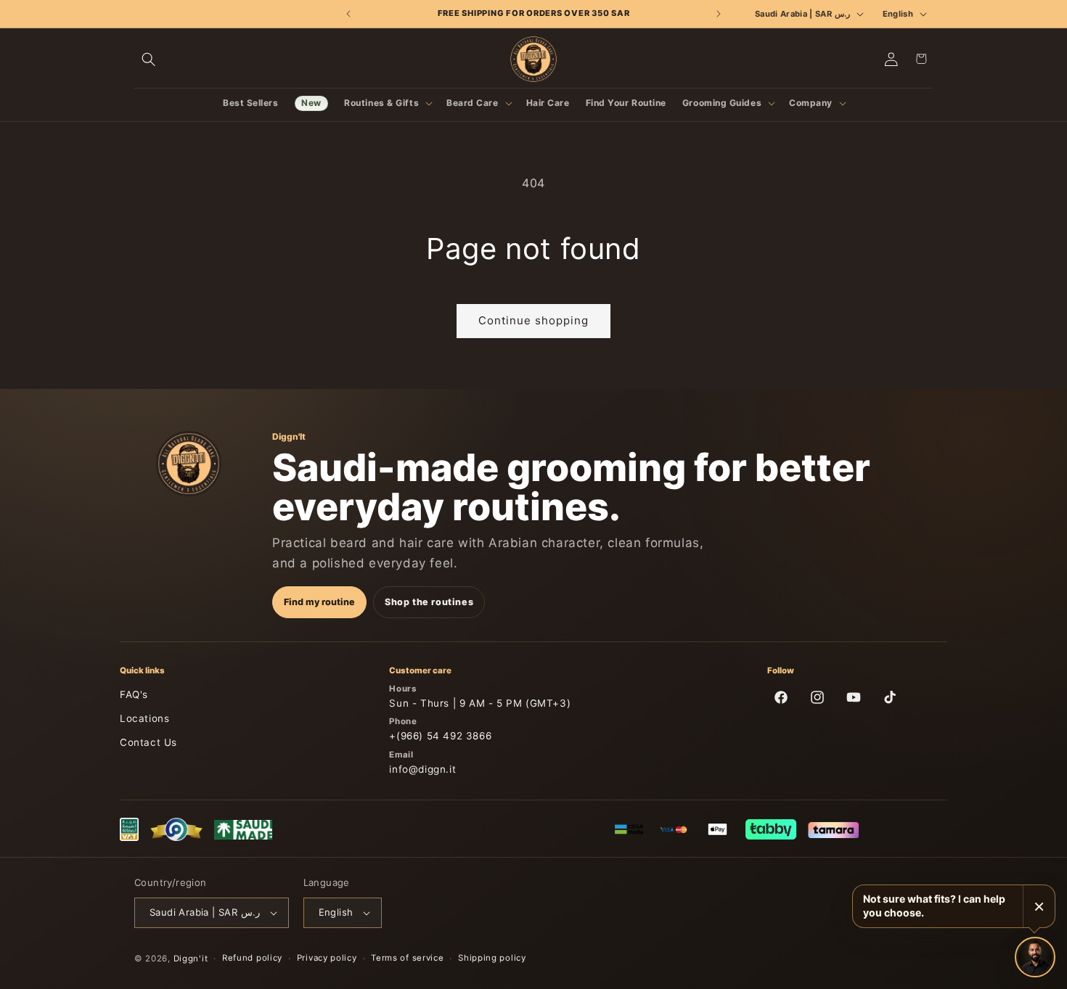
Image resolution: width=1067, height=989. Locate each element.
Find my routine (319, 601)
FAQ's (134, 694)
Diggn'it (190, 958)
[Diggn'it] (189, 463)
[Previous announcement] (349, 13)
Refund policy (252, 958)
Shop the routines (429, 601)
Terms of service (407, 958)
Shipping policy (492, 958)
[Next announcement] (718, 13)
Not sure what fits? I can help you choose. (934, 905)
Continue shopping (533, 320)
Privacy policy (327, 958)
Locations (144, 718)
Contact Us (148, 742)
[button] (148, 58)
